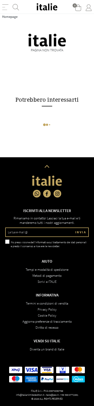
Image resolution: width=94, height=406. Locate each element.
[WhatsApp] (37, 194)
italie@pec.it (52, 395)
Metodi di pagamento (47, 275)
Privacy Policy (47, 309)
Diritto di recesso (47, 327)
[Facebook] (47, 194)
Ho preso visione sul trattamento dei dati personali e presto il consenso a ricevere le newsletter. (49, 244)
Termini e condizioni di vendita (47, 303)
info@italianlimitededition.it (30, 395)
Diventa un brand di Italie (47, 349)
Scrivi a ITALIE (47, 281)
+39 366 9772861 (69, 395)
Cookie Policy (47, 315)
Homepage (9, 16)
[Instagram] (57, 194)
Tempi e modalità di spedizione (47, 269)
